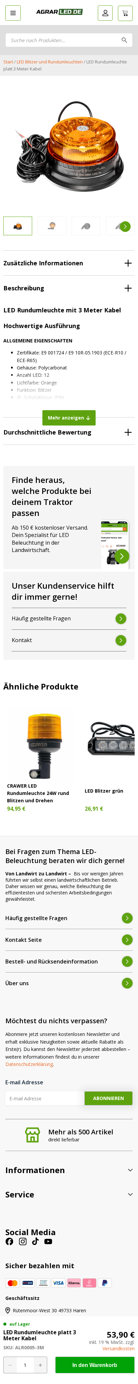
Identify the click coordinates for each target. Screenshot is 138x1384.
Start (8, 62)
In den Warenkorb (94, 1365)
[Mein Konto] (105, 13)
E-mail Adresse (24, 1082)
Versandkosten (118, 1348)
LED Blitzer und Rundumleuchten (50, 62)
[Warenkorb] (125, 13)
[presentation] (12, 226)
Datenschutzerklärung (29, 1064)
